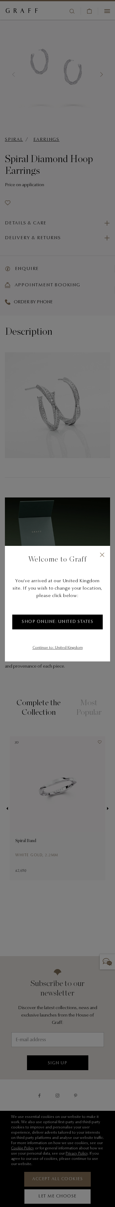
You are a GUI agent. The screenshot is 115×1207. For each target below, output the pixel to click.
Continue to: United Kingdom (58, 648)
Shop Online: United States (57, 622)
